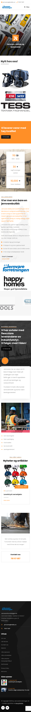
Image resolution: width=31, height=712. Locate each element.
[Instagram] (3, 708)
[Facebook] (7, 708)
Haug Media (19, 703)
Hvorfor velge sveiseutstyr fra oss (18, 690)
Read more (7, 500)
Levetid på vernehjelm (13, 494)
